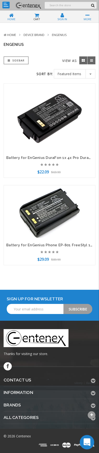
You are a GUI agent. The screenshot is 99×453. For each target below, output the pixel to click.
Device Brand (34, 35)
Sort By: (45, 74)
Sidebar (18, 60)
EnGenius (59, 35)
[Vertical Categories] (6, 5)
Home (11, 35)
